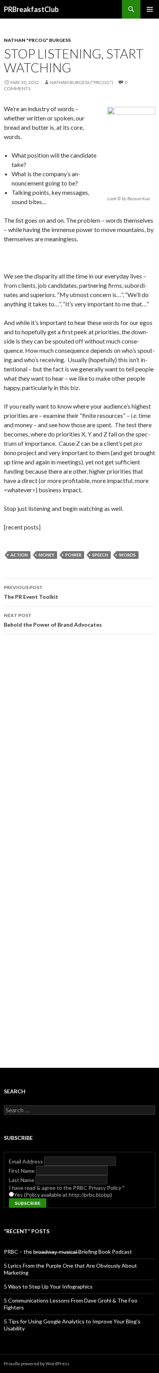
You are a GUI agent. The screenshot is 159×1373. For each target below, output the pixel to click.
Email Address (26, 1161)
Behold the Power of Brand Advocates (53, 620)
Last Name (22, 1180)
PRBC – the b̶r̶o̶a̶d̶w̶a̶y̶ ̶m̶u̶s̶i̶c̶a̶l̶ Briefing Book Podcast (68, 1251)
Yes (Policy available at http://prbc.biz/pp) (63, 1194)
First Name (22, 1170)
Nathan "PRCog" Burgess (37, 40)
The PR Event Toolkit (31, 592)
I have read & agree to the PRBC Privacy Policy (66, 1187)
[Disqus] (79, 750)
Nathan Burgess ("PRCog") (81, 82)
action (19, 554)
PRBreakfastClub (31, 9)
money (46, 554)
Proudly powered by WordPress (36, 1363)
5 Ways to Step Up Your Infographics (48, 1286)
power (73, 554)
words (127, 554)
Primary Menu (149, 9)
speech (100, 554)
